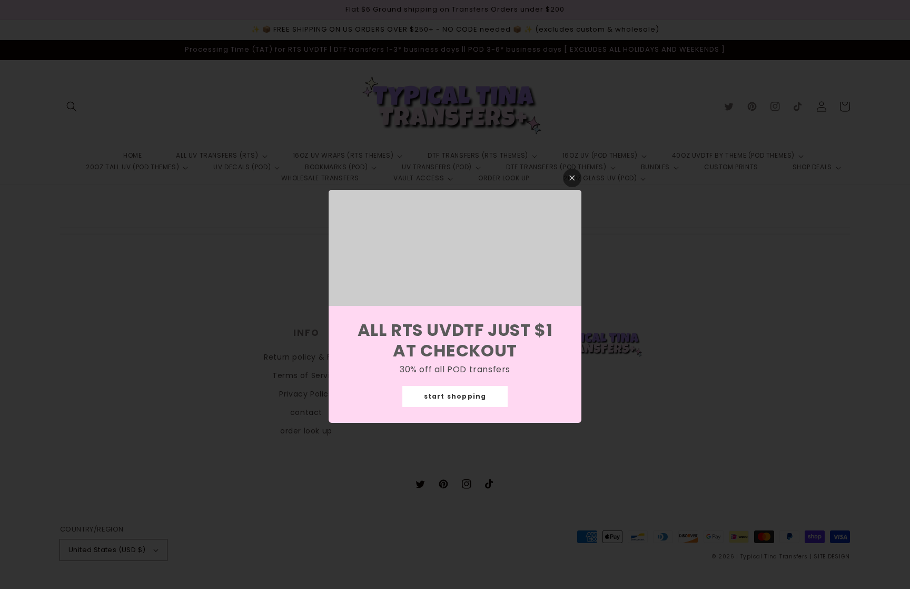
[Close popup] (572, 178)
